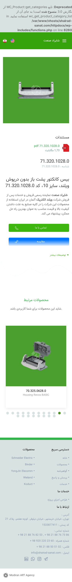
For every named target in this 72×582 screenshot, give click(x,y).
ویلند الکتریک (44, 199)
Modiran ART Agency (22, 575)
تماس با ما (41, 228)
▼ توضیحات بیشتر (59, 255)
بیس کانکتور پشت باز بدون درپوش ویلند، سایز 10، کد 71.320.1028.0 (37, 183)
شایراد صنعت (59, 195)
